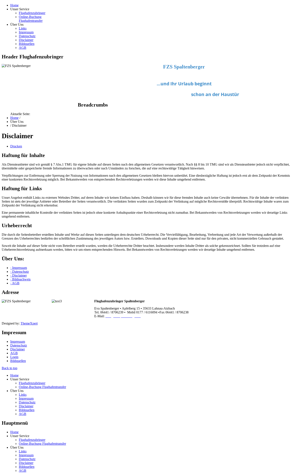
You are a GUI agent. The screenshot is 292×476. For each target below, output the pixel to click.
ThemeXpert (29, 323)
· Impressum (18, 268)
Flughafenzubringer (32, 13)
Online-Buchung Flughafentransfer (31, 18)
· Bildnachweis (20, 279)
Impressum (26, 32)
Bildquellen (26, 44)
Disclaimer (26, 40)
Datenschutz (27, 36)
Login (14, 357)
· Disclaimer (18, 275)
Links (23, 28)
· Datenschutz (19, 271)
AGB (22, 47)
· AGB (14, 283)
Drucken (16, 146)
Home (14, 5)
